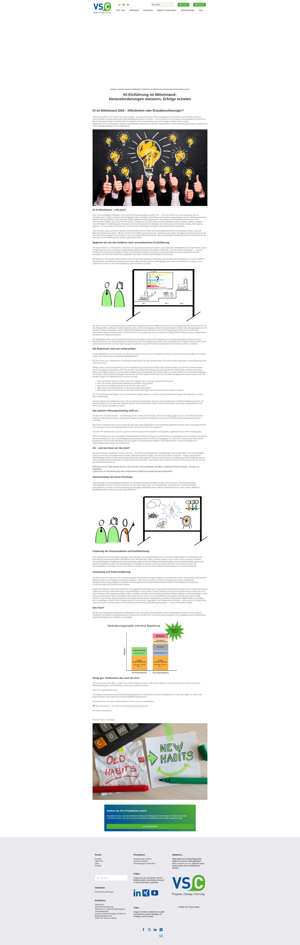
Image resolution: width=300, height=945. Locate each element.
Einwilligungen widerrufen (144, 863)
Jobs (97, 863)
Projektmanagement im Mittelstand (129, 89)
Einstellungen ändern (142, 859)
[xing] (124, 5)
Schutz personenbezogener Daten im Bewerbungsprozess (110, 915)
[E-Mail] (161, 936)
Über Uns (99, 861)
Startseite (113, 89)
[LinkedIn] (137, 892)
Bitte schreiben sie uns (181, 863)
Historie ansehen (141, 861)
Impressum (99, 905)
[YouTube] (154, 892)
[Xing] (145, 892)
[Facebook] (143, 930)
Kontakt (98, 859)
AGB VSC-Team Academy (106, 918)
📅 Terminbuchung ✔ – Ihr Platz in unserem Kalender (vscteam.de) (120, 706)
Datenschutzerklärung (104, 907)
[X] (149, 930)
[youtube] (128, 5)
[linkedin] (119, 5)
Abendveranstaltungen (104, 892)
